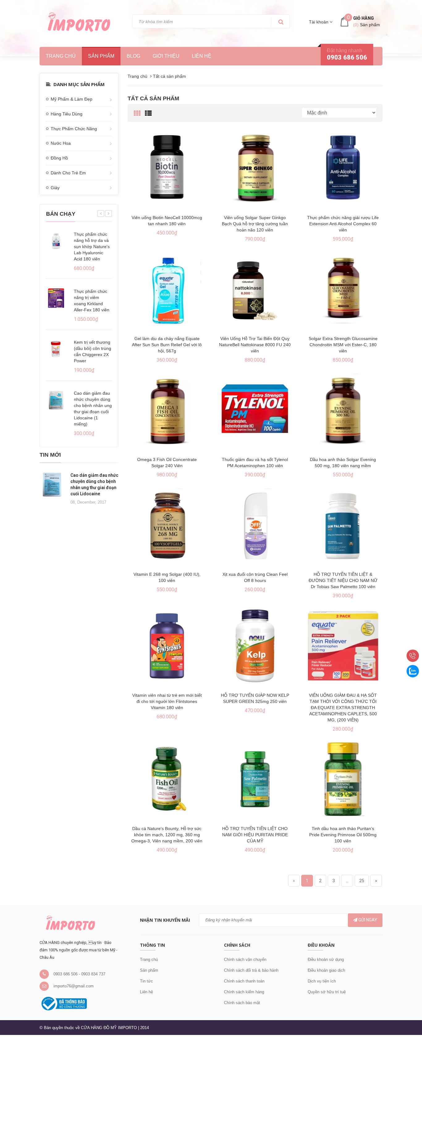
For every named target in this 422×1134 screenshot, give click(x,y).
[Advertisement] (185, 1083)
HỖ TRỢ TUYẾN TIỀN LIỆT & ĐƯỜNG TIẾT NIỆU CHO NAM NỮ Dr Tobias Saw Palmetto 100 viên (343, 580)
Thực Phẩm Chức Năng (74, 128)
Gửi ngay (367, 919)
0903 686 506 (347, 57)
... (347, 880)
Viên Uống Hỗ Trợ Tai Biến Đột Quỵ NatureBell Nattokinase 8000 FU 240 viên (255, 344)
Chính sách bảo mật (242, 1002)
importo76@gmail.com (73, 986)
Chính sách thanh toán (244, 981)
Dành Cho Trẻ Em (68, 172)
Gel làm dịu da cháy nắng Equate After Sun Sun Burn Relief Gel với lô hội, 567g (167, 344)
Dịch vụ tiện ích (322, 981)
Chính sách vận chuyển (245, 959)
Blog (133, 56)
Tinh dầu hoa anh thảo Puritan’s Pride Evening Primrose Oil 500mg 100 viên (343, 834)
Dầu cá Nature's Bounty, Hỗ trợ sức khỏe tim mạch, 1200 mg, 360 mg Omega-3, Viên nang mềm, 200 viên (166, 834)
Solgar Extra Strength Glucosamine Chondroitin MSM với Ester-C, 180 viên (343, 344)
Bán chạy (60, 214)
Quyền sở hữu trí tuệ (327, 992)
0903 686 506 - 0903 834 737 (79, 974)
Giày (55, 187)
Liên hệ (146, 992)
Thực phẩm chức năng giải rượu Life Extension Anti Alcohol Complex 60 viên (343, 223)
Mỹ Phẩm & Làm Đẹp (71, 99)
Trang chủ (61, 56)
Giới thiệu (166, 56)
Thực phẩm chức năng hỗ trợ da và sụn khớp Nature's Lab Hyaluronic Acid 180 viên (92, 246)
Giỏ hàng (363, 18)
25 (361, 880)
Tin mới (50, 455)
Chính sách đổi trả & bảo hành (251, 970)
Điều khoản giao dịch (326, 970)
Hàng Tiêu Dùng (66, 113)
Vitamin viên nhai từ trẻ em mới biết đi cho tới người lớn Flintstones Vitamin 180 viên (167, 701)
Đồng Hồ (59, 158)
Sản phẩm (149, 970)
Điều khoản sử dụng (326, 959)
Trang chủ (149, 959)
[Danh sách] (148, 113)
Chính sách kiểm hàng (244, 992)
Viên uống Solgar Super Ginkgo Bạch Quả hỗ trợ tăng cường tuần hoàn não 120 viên (255, 223)
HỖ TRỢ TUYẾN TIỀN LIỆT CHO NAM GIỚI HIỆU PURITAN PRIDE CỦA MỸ (255, 834)
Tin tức (146, 981)
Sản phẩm (101, 56)
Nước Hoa (61, 143)
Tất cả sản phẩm (153, 98)
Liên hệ (201, 56)
